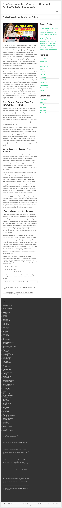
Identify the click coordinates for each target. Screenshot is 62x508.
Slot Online (43, 107)
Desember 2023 (44, 64)
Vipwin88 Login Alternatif (9, 415)
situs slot (5, 396)
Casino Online (43, 99)
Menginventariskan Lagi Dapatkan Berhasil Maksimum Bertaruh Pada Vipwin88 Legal (18, 293)
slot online (5, 309)
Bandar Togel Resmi (7, 308)
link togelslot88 (6, 341)
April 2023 (42, 74)
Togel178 (5, 373)
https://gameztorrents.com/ (9, 380)
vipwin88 (5, 378)
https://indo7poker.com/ (8, 342)
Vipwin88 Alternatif (7, 416)
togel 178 (5, 391)
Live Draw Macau (7, 387)
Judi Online (56, 11)
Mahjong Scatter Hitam (8, 402)
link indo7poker (6, 336)
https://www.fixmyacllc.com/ (9, 346)
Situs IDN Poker (6, 322)
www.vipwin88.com (7, 305)
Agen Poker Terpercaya (8, 408)
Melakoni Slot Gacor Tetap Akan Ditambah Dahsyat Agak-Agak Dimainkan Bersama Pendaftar (48, 43)
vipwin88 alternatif (7, 372)
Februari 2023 (43, 79)
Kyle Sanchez (8, 281)
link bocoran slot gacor (8, 395)
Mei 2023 (42, 72)
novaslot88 (5, 343)
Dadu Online (6, 323)
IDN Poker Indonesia (7, 307)
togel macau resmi (7, 369)
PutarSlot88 (5, 404)
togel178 (5, 313)
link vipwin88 (6, 414)
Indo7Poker (5, 319)
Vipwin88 (5, 374)
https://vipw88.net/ (7, 345)
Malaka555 (5, 365)
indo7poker (5, 331)
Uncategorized (43, 112)
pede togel (5, 328)
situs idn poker (6, 410)
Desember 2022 (44, 85)
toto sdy (24, 134)
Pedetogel (5, 435)
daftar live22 (6, 335)
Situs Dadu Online (15, 451)
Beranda (40, 11)
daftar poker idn (6, 320)
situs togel (5, 429)
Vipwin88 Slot (6, 311)
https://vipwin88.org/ (8, 347)
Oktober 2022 (43, 90)
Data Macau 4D (6, 326)
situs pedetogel (6, 389)
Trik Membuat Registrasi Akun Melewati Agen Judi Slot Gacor (19, 287)
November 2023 (44, 66)
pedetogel (5, 427)
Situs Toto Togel (6, 366)
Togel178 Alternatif (7, 376)
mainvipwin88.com (7, 381)
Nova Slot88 (5, 355)
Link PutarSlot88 (7, 357)
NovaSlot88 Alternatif (8, 354)
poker (4, 338)
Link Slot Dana (6, 351)
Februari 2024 (43, 58)
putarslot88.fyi (6, 358)
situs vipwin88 (6, 377)
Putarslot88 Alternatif (8, 425)
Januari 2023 (43, 82)
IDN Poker (23, 459)
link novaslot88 (6, 368)
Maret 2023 (43, 77)
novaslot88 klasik (7, 397)
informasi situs (6, 312)
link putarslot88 (6, 339)
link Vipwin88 (6, 423)
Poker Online (43, 105)
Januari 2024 (43, 61)
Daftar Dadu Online (7, 330)
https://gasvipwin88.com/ (9, 384)
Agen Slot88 (5, 349)
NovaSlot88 (5, 361)
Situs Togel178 (6, 421)
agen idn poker (6, 317)
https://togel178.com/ (8, 393)
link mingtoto (6, 411)
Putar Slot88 (6, 400)
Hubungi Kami (47, 11)
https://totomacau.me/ (8, 418)
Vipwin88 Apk (6, 350)
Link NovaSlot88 (6, 353)
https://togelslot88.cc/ (8, 370)
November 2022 (44, 87)
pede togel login (6, 327)
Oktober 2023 (43, 69)
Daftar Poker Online (7, 364)
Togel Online (27, 281)
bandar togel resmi (7, 385)
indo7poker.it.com (7, 403)
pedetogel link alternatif (8, 430)
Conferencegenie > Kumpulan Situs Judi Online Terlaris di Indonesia (26, 6)
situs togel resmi (6, 388)
